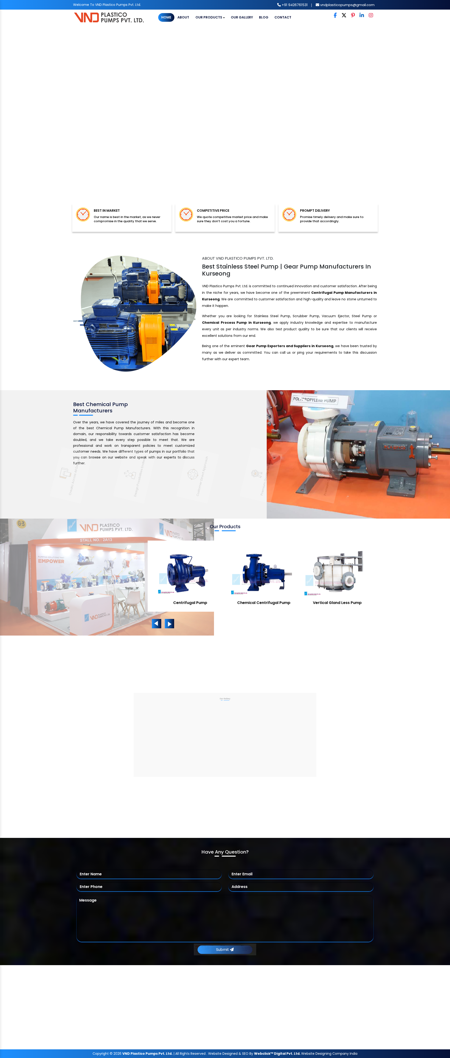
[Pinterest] (353, 15)
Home (166, 17)
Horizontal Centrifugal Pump (226, 1020)
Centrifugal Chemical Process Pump (233, 1011)
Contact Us (136, 1029)
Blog (263, 17)
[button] (34, 118)
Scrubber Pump (264, 602)
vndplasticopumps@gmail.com (347, 4)
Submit (223, 949)
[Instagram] (371, 15)
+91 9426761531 (294, 4)
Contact (282, 17)
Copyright (101, 1053)
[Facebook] (335, 15)
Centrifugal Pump (216, 993)
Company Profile (140, 993)
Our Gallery (242, 17)
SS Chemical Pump (337, 602)
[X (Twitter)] (343, 15)
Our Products (209, 17)
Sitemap (133, 1011)
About (183, 17)
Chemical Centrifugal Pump (226, 1002)
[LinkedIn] (362, 15)
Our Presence (137, 1020)
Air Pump (190, 602)
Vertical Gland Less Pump (224, 1029)
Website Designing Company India (329, 1053)
